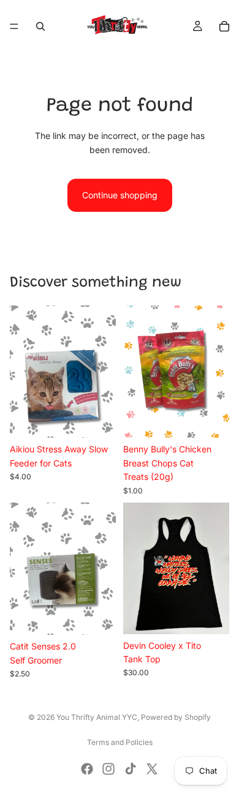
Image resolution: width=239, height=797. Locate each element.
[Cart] (224, 26)
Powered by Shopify (176, 717)
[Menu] (14, 26)
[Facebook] (87, 768)
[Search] (40, 26)
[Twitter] (152, 768)
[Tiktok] (130, 768)
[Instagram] (108, 768)
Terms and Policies (120, 742)
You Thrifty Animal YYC (96, 717)
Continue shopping (119, 195)
